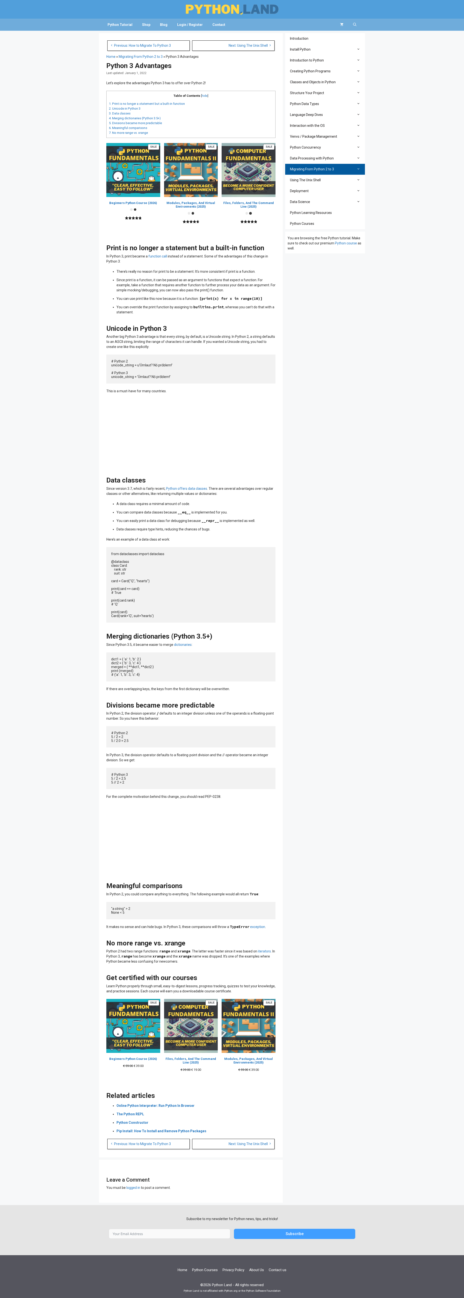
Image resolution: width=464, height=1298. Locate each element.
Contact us (277, 1270)
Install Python (300, 49)
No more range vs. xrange (128, 133)
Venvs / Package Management (313, 136)
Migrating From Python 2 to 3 (141, 57)
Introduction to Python (307, 60)
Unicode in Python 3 (124, 108)
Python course (346, 243)
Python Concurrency (305, 147)
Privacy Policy (233, 1270)
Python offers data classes (186, 489)
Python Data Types (304, 104)
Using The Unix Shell (305, 180)
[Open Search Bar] (354, 25)
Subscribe (295, 1233)
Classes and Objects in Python (313, 82)
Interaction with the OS (307, 126)
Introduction (299, 38)
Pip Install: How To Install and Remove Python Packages (161, 1131)
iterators (264, 951)
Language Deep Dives (306, 115)
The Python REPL (130, 1114)
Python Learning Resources (311, 213)
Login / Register (190, 25)
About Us (256, 1270)
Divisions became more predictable (135, 123)
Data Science (300, 202)
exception (257, 927)
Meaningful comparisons (128, 128)
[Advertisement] (191, 433)
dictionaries (183, 645)
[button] (359, 49)
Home (111, 57)
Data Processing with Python (312, 158)
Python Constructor (132, 1122)
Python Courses (302, 224)
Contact (218, 25)
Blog (163, 25)
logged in (133, 1188)
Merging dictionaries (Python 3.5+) (135, 118)
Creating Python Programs (310, 71)
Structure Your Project (307, 93)
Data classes (119, 113)
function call (157, 256)
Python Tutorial (120, 25)
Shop (146, 25)
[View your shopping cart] (341, 25)
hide (205, 96)
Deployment (299, 191)
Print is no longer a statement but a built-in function (147, 104)
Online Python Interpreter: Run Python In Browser (155, 1106)
